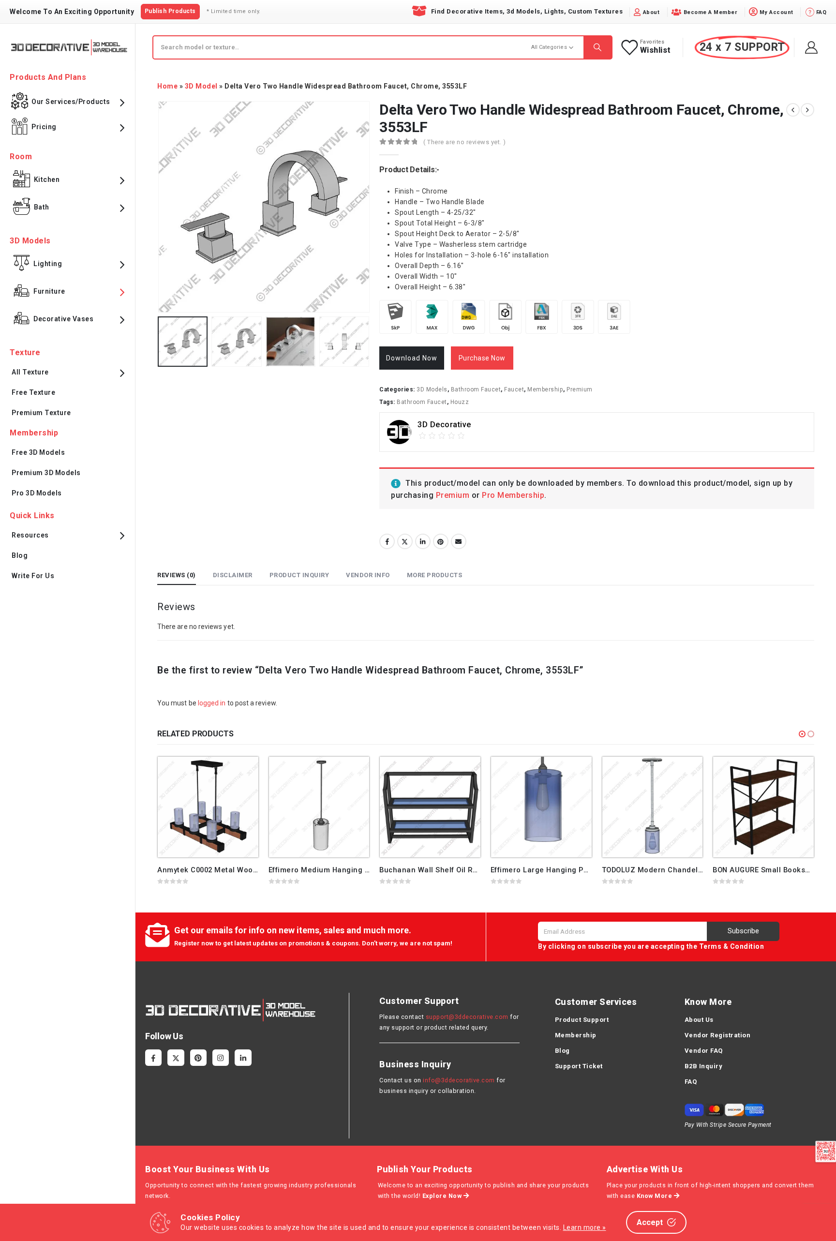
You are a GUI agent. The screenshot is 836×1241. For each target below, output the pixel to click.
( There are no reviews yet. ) (464, 142)
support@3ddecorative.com (467, 1016)
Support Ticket (579, 1066)
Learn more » (584, 1227)
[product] (208, 807)
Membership (545, 389)
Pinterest (440, 541)
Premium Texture (41, 413)
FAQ (691, 1081)
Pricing (44, 127)
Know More (655, 1195)
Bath (41, 207)
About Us (699, 1019)
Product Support (582, 1019)
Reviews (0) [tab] (176, 575)
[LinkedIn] (243, 1057)
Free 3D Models (38, 452)
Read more (242, 772)
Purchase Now (482, 358)
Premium (580, 389)
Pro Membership (513, 495)
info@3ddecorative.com (459, 1080)
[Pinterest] (198, 1057)
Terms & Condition (731, 946)
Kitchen (47, 179)
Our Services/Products (70, 101)
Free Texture (33, 392)
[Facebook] (153, 1057)
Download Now (411, 358)
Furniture (49, 291)
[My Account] (811, 47)
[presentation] (159, 207)
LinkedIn (423, 541)
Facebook (387, 541)
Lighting (47, 264)
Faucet (514, 389)
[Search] (597, 47)
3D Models (432, 389)
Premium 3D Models (46, 473)
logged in (212, 703)
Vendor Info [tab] (368, 575)
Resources (30, 535)
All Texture (30, 372)
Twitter (405, 541)
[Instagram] (220, 1057)
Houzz (459, 402)
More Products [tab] (435, 575)
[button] (802, 734)
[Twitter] (175, 1057)
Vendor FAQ (704, 1050)
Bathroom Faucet (476, 389)
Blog (20, 555)
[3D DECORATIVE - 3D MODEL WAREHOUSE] (69, 47)
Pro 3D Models (37, 493)
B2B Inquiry (704, 1066)
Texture (25, 352)
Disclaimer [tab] (233, 575)
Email (458, 541)
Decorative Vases (63, 319)
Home (167, 86)
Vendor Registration (718, 1035)
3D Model (201, 86)
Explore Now (442, 1195)
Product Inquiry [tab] (299, 575)
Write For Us (33, 576)
